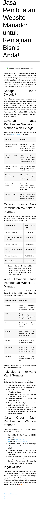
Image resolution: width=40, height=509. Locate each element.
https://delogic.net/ (21, 441)
